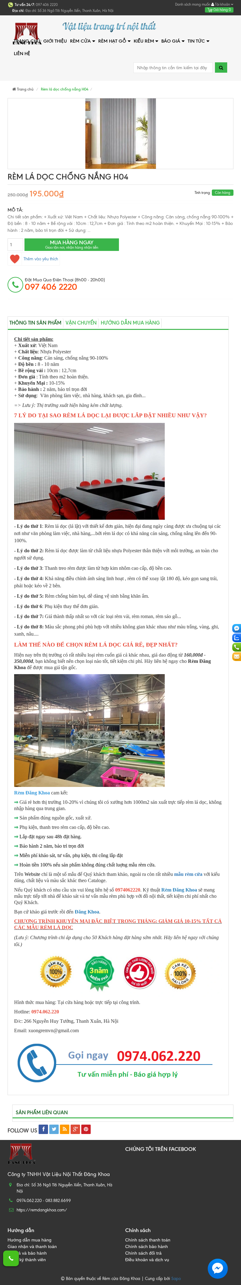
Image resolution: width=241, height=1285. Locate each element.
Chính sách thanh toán (147, 1239)
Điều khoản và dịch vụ (147, 1259)
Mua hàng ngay (71, 244)
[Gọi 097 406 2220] (11, 1258)
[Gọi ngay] (236, 647)
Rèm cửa (80, 41)
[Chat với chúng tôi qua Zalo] (236, 637)
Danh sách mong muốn (192, 4)
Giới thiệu (55, 41)
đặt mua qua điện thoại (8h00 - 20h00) (65, 284)
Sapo (176, 1278)
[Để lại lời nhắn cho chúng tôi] (236, 656)
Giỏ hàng (221, 10)
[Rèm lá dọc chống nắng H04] (120, 133)
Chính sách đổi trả (143, 1253)
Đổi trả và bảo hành (27, 1253)
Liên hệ (22, 53)
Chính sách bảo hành (146, 1246)
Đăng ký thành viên (27, 1259)
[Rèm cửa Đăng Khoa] (45, 27)
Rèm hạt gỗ (112, 41)
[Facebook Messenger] (236, 628)
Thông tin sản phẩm (35, 323)
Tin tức (196, 41)
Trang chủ (27, 41)
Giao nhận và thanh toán (32, 1246)
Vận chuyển (81, 323)
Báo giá (170, 41)
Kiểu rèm (144, 41)
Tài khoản (222, 4)
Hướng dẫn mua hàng (130, 323)
